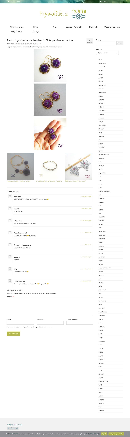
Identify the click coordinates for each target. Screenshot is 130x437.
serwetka (102, 315)
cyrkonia (101, 118)
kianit (100, 195)
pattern (101, 275)
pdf (100, 279)
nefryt (100, 260)
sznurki (101, 348)
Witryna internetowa (72, 319)
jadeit (31, 43)
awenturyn (102, 85)
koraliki (101, 209)
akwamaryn (102, 63)
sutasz (101, 330)
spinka (101, 323)
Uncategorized (103, 381)
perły (100, 286)
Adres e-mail (40, 319)
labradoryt (102, 231)
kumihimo (102, 220)
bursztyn (101, 103)
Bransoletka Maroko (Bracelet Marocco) (49, 181)
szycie (101, 356)
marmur (101, 246)
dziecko (101, 136)
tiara (100, 367)
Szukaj (98, 40)
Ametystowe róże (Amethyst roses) (18, 181)
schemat (101, 308)
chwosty (101, 114)
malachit (101, 242)
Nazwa (9, 319)
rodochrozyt (102, 301)
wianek (101, 388)
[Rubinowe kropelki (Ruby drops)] (78, 166)
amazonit (102, 67)
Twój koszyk (15, 1)
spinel (101, 319)
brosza (101, 96)
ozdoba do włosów (105, 268)
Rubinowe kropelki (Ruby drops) (75, 181)
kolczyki (35, 43)
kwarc (101, 224)
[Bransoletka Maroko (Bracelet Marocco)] (49, 166)
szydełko (101, 359)
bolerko (101, 89)
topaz (100, 370)
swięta (101, 337)
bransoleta (102, 92)
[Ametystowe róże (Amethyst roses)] (20, 166)
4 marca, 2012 (84, 196)
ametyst (101, 70)
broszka (101, 99)
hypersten (102, 173)
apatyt (22, 43)
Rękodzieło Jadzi (20, 233)
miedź (101, 249)
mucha (101, 253)
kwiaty (101, 228)
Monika (17, 209)
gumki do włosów (104, 154)
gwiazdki (101, 158)
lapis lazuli (102, 235)
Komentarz (10, 296)
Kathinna (17, 197)
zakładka (102, 410)
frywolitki (27, 43)
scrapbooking (103, 312)
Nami (12, 43)
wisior (100, 392)
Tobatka (17, 257)
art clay (101, 81)
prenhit (101, 297)
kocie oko (102, 198)
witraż (101, 396)
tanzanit (101, 363)
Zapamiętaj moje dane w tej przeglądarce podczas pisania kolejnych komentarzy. (31, 327)
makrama (102, 238)
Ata (15, 269)
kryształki (102, 217)
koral (100, 206)
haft (100, 162)
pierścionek (102, 290)
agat (100, 59)
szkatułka (102, 341)
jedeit (100, 187)
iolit (100, 176)
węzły (100, 385)
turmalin (101, 374)
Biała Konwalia (19, 281)
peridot (101, 282)
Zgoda (104, 434)
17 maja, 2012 (84, 281)
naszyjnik (102, 257)
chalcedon (102, 110)
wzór (100, 407)
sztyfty (101, 352)
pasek (101, 271)
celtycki (101, 107)
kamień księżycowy (105, 191)
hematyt (101, 165)
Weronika (17, 221)
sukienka (102, 326)
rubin (100, 304)
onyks (101, 264)
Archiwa (99, 49)
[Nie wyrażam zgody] (127, 434)
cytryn (101, 121)
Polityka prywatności (116, 434)
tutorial (101, 377)
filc (100, 140)
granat (101, 151)
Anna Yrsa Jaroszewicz (22, 245)
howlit (100, 169)
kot (100, 213)
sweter (101, 334)
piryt (100, 293)
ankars (101, 74)
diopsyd (101, 129)
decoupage (102, 125)
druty (100, 132)
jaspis (100, 184)
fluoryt (101, 143)
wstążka (101, 403)
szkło (100, 345)
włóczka (101, 399)
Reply (89, 196)
